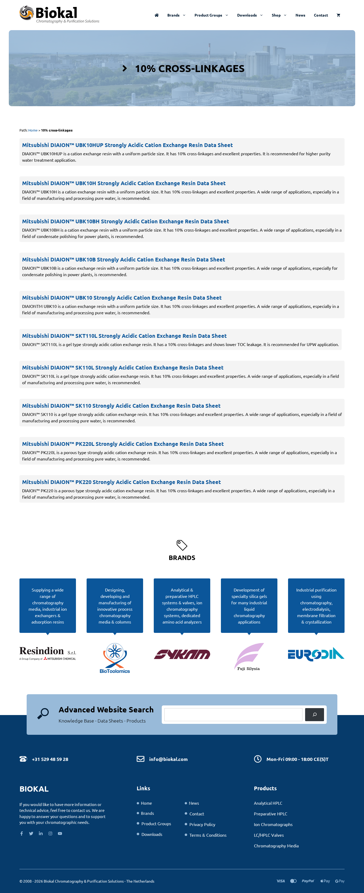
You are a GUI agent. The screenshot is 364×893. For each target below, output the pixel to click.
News (300, 15)
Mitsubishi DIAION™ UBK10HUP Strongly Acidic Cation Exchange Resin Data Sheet (127, 144)
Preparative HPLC (270, 813)
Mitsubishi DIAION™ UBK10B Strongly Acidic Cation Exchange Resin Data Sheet (123, 259)
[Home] (156, 15)
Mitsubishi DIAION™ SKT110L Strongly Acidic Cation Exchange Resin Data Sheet (124, 335)
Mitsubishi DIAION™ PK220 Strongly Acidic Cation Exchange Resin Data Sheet (121, 481)
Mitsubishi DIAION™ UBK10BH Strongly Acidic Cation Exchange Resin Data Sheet (125, 221)
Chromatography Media (276, 845)
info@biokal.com (168, 759)
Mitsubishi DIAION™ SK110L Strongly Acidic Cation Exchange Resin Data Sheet (123, 367)
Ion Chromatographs (273, 824)
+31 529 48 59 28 (50, 759)
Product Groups (208, 15)
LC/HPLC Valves (269, 835)
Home (33, 130)
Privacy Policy (202, 824)
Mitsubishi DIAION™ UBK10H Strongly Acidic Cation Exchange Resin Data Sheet (124, 183)
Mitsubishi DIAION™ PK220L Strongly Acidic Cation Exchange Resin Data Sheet (123, 443)
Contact (321, 15)
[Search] (314, 714)
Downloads (247, 15)
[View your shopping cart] (338, 15)
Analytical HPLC (268, 802)
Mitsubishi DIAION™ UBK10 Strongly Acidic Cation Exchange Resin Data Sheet (122, 297)
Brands (173, 15)
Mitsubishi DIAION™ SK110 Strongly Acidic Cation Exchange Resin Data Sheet (121, 405)
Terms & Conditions (208, 835)
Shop (276, 15)
